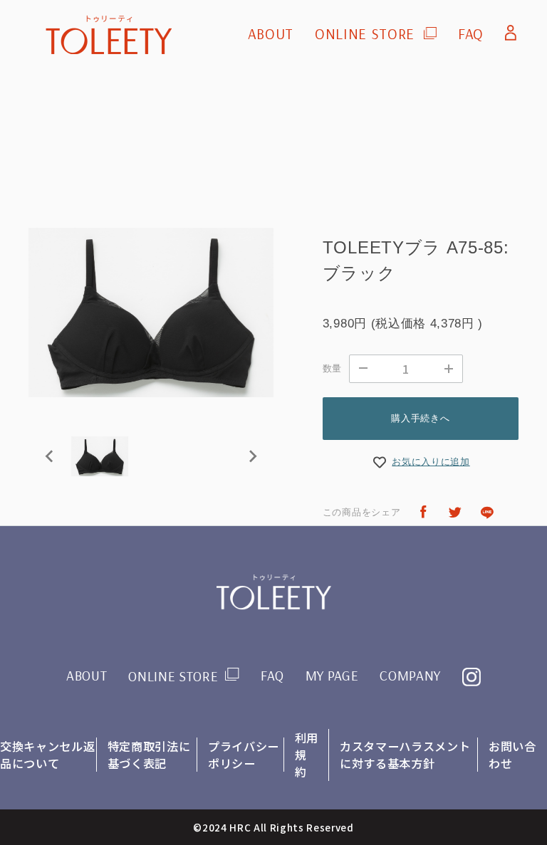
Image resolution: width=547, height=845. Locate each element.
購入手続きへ (420, 418)
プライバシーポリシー (243, 755)
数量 (332, 368)
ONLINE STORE (365, 33)
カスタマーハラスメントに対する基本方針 (405, 755)
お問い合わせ (512, 755)
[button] (99, 456)
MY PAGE (332, 675)
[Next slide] (252, 456)
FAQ (471, 33)
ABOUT (270, 33)
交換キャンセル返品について (47, 755)
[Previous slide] (50, 456)
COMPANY (410, 675)
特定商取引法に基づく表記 (149, 755)
